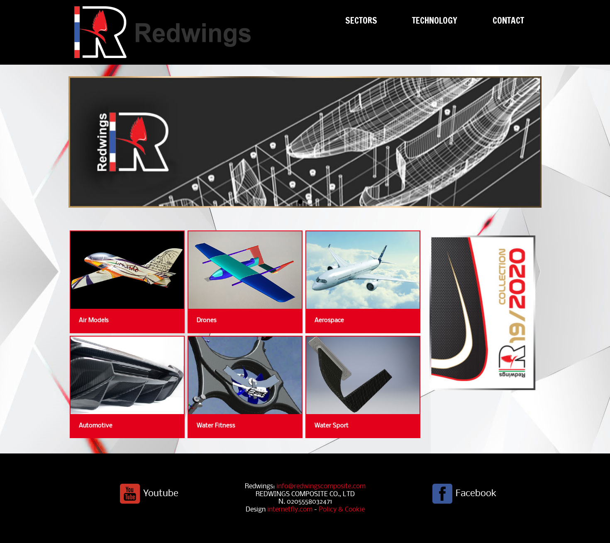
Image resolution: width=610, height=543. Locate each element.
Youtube (160, 494)
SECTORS (361, 20)
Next (75, 145)
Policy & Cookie (342, 509)
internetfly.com (289, 509)
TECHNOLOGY (434, 20)
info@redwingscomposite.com (321, 486)
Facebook (476, 494)
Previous (534, 145)
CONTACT (508, 20)
